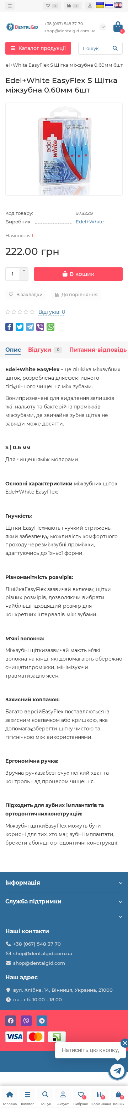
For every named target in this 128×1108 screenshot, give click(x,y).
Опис (13, 349)
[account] (90, 6)
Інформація (22, 882)
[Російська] (109, 5)
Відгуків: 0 (51, 312)
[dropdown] (10, 6)
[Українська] (100, 5)
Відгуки (43, 349)
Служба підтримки (33, 901)
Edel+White (90, 221)
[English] (118, 5)
